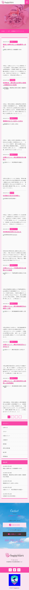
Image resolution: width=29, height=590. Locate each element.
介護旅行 (5, 440)
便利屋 (4, 444)
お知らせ (5, 427)
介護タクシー (6, 435)
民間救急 (5, 456)
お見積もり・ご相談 (15, 534)
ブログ (4, 431)
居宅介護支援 (6, 448)
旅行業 (4, 452)
